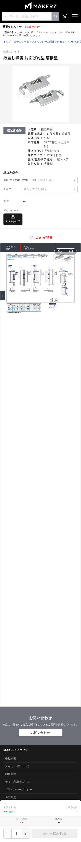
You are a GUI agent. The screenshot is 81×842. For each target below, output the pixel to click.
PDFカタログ (13, 221)
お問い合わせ (40, 732)
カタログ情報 (41, 237)
